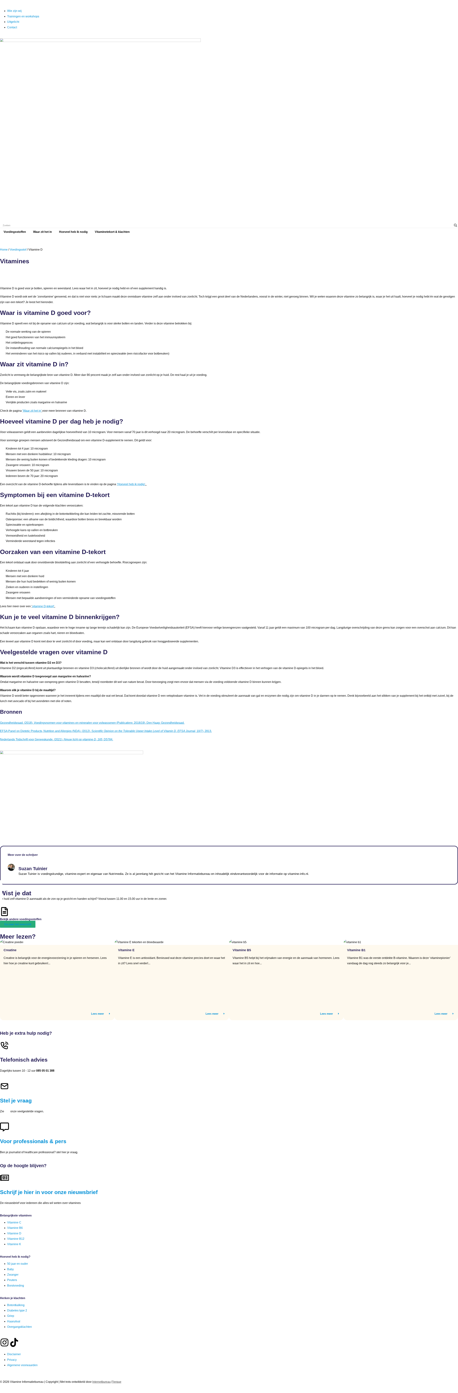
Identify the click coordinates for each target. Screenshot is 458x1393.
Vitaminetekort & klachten (112, 231)
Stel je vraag (16, 1101)
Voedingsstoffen (15, 231)
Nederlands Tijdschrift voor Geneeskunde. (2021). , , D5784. (56, 739)
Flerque (116, 1381)
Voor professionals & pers (33, 1141)
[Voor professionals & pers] (4, 1127)
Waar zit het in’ (32, 410)
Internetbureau (101, 1381)
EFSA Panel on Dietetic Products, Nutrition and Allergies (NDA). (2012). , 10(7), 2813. (106, 731)
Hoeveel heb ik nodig (73, 231)
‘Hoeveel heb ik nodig (131, 484)
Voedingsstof (18, 249)
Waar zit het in (42, 231)
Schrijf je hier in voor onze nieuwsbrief (49, 1192)
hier (7, 1111)
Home (4, 249)
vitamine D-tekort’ (43, 606)
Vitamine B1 (356, 950)
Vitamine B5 (242, 950)
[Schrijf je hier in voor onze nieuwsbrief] (4, 1177)
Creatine (10, 950)
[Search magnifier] (455, 225)
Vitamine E (126, 950)
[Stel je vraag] (4, 1086)
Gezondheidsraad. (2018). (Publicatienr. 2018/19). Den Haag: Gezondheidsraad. (92, 722)
